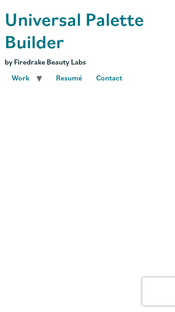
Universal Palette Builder (74, 30)
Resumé (69, 77)
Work (20, 77)
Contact (109, 77)
